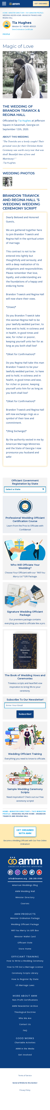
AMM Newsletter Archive (25, 1006)
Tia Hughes (24, 120)
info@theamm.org (17, 878)
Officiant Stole (25, 942)
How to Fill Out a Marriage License (25, 967)
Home (5, 13)
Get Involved (25, 1054)
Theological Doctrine (25, 1012)
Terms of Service (25, 1075)
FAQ (25, 1030)
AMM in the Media (25, 1048)
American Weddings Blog (25, 885)
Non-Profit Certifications (25, 999)
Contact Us (25, 1024)
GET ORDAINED (41, 4)
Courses (25, 903)
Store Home (25, 948)
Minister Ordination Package (25, 918)
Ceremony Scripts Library (25, 973)
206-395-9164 (35, 878)
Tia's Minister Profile (34, 13)
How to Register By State (25, 979)
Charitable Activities (25, 1042)
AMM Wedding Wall (25, 891)
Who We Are (25, 1018)
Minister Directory (16, 13)
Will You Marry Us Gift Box (25, 930)
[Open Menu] (4, 4)
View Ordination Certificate (22, 29)
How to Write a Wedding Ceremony (25, 960)
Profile (6, 34)
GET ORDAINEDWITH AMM (25, 832)
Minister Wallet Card (25, 936)
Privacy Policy (25, 1090)
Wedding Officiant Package (25, 924)
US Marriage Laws (25, 985)
